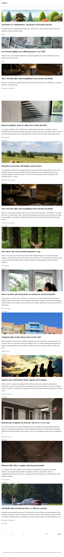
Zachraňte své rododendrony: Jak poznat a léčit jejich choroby (27, 25)
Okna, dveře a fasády (6, 308)
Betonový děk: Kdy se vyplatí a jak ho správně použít (23, 465)
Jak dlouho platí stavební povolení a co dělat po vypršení (24, 508)
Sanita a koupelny (5, 265)
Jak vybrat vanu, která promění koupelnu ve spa (21, 251)
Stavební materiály (6, 137)
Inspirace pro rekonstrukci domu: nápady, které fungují (24, 380)
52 (46, 534)
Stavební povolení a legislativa (8, 88)
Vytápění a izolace (5, 351)
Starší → (59, 534)
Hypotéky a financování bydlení (8, 180)
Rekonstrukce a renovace (7, 394)
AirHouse (4, 3)
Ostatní (3, 34)
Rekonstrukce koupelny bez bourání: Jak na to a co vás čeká (26, 423)
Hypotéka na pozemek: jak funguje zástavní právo (22, 166)
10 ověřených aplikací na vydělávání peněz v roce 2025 (23, 52)
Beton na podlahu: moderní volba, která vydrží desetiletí (24, 125)
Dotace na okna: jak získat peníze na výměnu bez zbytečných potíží (28, 294)
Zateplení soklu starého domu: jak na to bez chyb (21, 337)
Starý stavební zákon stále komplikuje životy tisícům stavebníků (27, 78)
